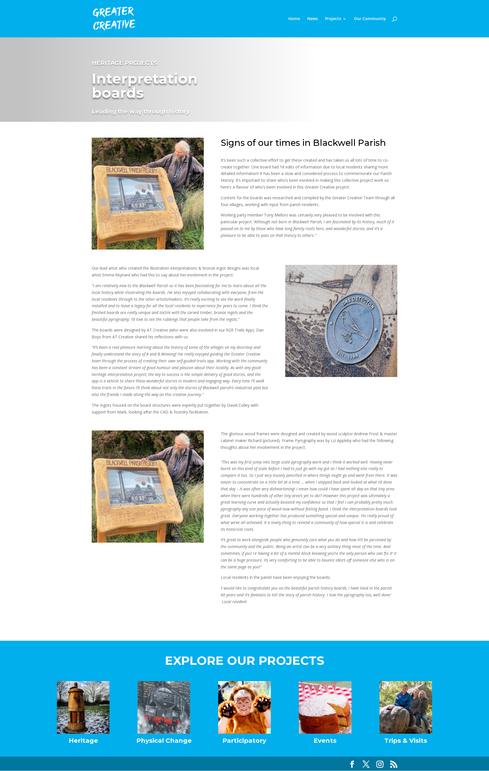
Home (294, 19)
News (312, 19)
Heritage (83, 740)
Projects (333, 19)
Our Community (370, 19)
